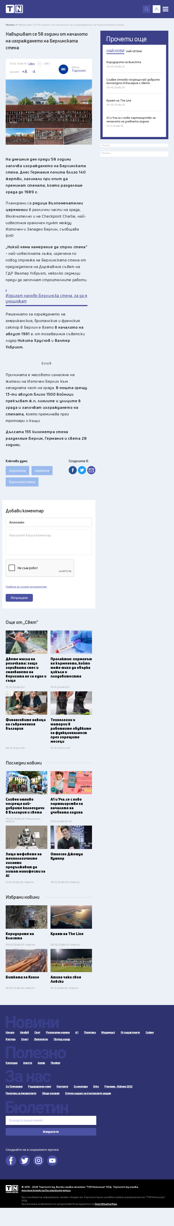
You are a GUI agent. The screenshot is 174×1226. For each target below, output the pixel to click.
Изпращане (19, 598)
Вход (156, 9)
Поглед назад (62, 1039)
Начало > (11, 24)
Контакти (62, 1086)
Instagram (38, 1160)
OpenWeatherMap (106, 1204)
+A (24, 71)
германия (42, 470)
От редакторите (130, 1032)
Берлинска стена (22, 482)
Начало (10, 1032)
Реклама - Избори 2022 (118, 1086)
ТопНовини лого (14, 9)
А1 (76, 1032)
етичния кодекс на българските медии (46, 1190)
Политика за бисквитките (21, 1093)
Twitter (24, 1160)
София (150, 1032)
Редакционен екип (39, 1086)
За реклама (80, 1086)
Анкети (27, 1063)
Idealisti (24, 1032)
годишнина (17, 470)
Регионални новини (58, 1032)
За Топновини (14, 1086)
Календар (11, 1063)
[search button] (146, 9)
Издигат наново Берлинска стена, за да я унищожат (46, 298)
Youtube (52, 1160)
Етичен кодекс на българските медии (88, 1093)
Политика (90, 1032)
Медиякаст (108, 1032)
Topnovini (12, 1189)
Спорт (25, 1039)
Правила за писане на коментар (26, 586)
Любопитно (41, 1039)
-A (33, 71)
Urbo (96, 1086)
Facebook (11, 1160)
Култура (10, 1039)
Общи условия (51, 1093)
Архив (41, 1063)
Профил (55, 1063)
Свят (37, 1032)
